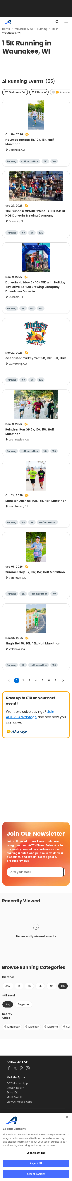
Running (42, 29)
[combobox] (15, 92)
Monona (52, 1027)
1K (19, 986)
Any (7, 986)
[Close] (67, 1117)
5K (29, 986)
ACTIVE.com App (17, 1083)
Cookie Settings (36, 1152)
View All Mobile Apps (19, 1102)
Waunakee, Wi (23, 29)
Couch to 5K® (15, 1088)
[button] (39, 92)
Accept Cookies (36, 1174)
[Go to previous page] (9, 680)
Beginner (23, 1004)
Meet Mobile (14, 1097)
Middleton (13, 1027)
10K (51, 986)
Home (6, 29)
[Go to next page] (63, 680)
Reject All (36, 1163)
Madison (33, 1027)
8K (40, 986)
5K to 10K (12, 1092)
